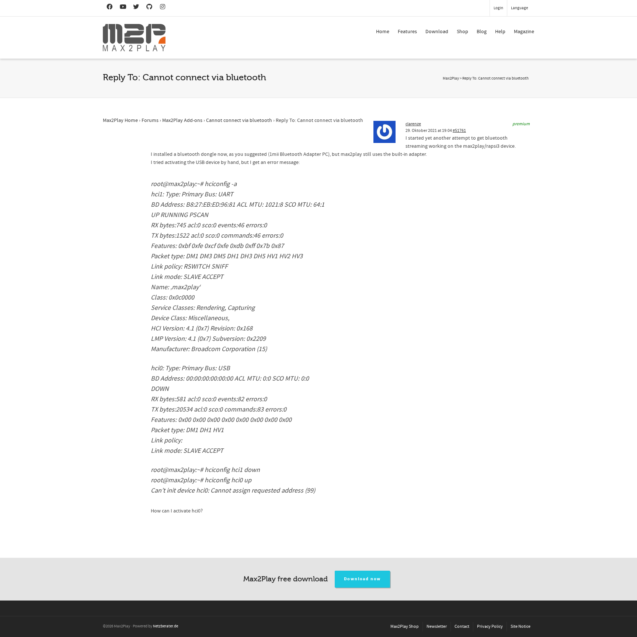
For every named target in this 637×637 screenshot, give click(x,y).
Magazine (524, 31)
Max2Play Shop (404, 626)
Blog (482, 31)
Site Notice (520, 626)
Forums (150, 120)
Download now (362, 579)
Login (498, 8)
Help (500, 31)
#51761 (459, 130)
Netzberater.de (165, 626)
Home (382, 31)
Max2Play (451, 78)
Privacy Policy (490, 626)
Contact (462, 626)
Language (519, 8)
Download (436, 31)
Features (407, 31)
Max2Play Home (120, 120)
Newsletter (437, 626)
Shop (462, 31)
